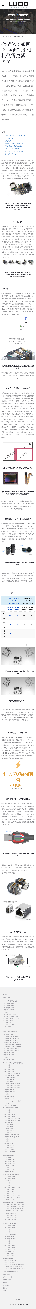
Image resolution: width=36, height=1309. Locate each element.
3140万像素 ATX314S (9, 1243)
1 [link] (29, 644)
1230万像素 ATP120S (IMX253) (12, 1187)
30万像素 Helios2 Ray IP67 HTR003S (14, 1264)
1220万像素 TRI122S (9, 1122)
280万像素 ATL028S (9, 1172)
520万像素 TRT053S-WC (10, 1213)
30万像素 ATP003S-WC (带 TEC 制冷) (14, 1210)
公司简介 (5, 1291)
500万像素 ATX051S (9, 1255)
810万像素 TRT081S (9, 1077)
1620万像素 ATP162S (9, 1183)
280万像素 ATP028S (9, 1199)
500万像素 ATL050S (9, 1169)
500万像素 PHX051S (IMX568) (11, 1016)
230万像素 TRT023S (9, 1094)
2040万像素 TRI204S (9, 1112)
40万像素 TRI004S (9, 1149)
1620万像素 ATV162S (9, 1230)
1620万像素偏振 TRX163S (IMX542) (12, 1046)
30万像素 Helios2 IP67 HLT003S (12, 1262)
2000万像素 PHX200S (8, 1003)
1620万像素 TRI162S (9, 1116)
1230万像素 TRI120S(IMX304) (12, 1120)
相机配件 (5, 994)
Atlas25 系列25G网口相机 (10, 1223)
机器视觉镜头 (6, 997)
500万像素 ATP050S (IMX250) (12, 1197)
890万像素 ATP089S (9, 1189)
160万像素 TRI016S (9, 1147)
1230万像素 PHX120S (8, 1006)
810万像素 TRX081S (8, 1053)
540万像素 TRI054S (9, 1132)
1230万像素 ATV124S (9, 1232)
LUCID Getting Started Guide (10, 1271)
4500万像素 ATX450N (9, 1241)
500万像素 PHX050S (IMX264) (11, 1018)
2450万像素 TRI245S (9, 1110)
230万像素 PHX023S (8, 1022)
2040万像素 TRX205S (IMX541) (11, 1042)
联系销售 (18, 1300)
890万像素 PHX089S (8, 1010)
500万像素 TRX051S (8, 1057)
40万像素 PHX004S (8, 1026)
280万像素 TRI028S (9, 1143)
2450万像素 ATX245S (9, 1245)
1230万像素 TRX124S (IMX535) (11, 1048)
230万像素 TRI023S (9, 1145)
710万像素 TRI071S (9, 1128)
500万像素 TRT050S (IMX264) (12, 1085)
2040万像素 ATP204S (9, 1179)
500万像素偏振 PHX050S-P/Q (10, 1014)
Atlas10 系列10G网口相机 (10, 1234)
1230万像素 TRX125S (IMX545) (11, 1050)
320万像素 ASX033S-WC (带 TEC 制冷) (14, 1206)
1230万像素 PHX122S (8, 1008)
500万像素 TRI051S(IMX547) (11, 1137)
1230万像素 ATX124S (9, 1251)
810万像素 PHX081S (8, 1012)
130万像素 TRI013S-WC (10, 1218)
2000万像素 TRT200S (9, 1069)
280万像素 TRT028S (9, 1090)
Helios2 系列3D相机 (8, 1258)
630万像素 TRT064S (9, 1081)
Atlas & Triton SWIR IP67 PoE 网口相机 (13, 1202)
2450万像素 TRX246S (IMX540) (11, 1038)
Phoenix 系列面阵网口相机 (10, 1001)
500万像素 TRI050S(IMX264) (11, 1139)
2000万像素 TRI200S (9, 1114)
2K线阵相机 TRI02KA (9, 1151)
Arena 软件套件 (7, 1274)
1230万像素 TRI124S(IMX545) (12, 1118)
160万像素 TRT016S (9, 1096)
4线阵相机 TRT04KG (9, 1098)
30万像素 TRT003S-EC (10, 1105)
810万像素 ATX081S (9, 1253)
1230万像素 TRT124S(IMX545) (12, 1073)
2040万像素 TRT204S (9, 1067)
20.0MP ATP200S (8, 1181)
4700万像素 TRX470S (8, 1034)
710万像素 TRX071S (8, 1055)
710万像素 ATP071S (9, 1193)
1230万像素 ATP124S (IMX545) (12, 1185)
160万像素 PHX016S (8, 1024)
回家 (2, 36)
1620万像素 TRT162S (9, 1071)
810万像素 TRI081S (9, 1126)
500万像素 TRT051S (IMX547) (12, 1083)
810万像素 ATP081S (9, 1191)
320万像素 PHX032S (8, 1020)
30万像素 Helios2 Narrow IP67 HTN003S (14, 1268)
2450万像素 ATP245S (9, 1176)
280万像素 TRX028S (8, 1059)
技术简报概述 (9, 36)
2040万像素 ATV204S (9, 1228)
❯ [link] (33, 644)
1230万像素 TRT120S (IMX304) (12, 1075)
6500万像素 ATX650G (9, 1237)
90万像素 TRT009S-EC (10, 1103)
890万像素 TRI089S (9, 1124)
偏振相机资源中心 (7, 1279)
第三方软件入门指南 (8, 1277)
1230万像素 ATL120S (9, 1163)
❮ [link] (26, 644)
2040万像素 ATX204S (9, 1247)
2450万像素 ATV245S (9, 1225)
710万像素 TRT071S (9, 1079)
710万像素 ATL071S (9, 1167)
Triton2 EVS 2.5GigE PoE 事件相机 (12, 1101)
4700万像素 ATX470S (9, 1239)
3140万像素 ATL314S (9, 1157)
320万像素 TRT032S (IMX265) (12, 1087)
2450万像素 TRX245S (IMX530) (11, 1036)
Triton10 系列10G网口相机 (10, 1031)
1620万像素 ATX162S (9, 1249)
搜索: (12, 593)
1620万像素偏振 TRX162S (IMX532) (12, 1044)
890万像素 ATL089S (9, 1165)
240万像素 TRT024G (9, 1092)
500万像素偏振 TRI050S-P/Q (11, 1135)
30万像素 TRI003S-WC (10, 1220)
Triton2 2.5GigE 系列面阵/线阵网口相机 (13, 1063)
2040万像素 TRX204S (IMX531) (11, 1040)
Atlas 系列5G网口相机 (8, 1155)
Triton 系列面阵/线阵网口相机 (10, 1108)
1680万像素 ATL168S (9, 1161)
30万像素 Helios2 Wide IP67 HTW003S (14, 1266)
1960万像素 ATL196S (9, 1159)
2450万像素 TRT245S (9, 1065)
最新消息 (5, 1288)
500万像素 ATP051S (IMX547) (12, 1195)
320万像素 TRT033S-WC (10, 1215)
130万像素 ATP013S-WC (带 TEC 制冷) (14, 1208)
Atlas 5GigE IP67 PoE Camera (11, 1174)
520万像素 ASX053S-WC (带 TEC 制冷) (14, 1204)
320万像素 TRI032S (9, 1141)
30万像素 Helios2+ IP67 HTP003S (13, 1260)
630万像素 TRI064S (9, 1130)
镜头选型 (5, 1282)
